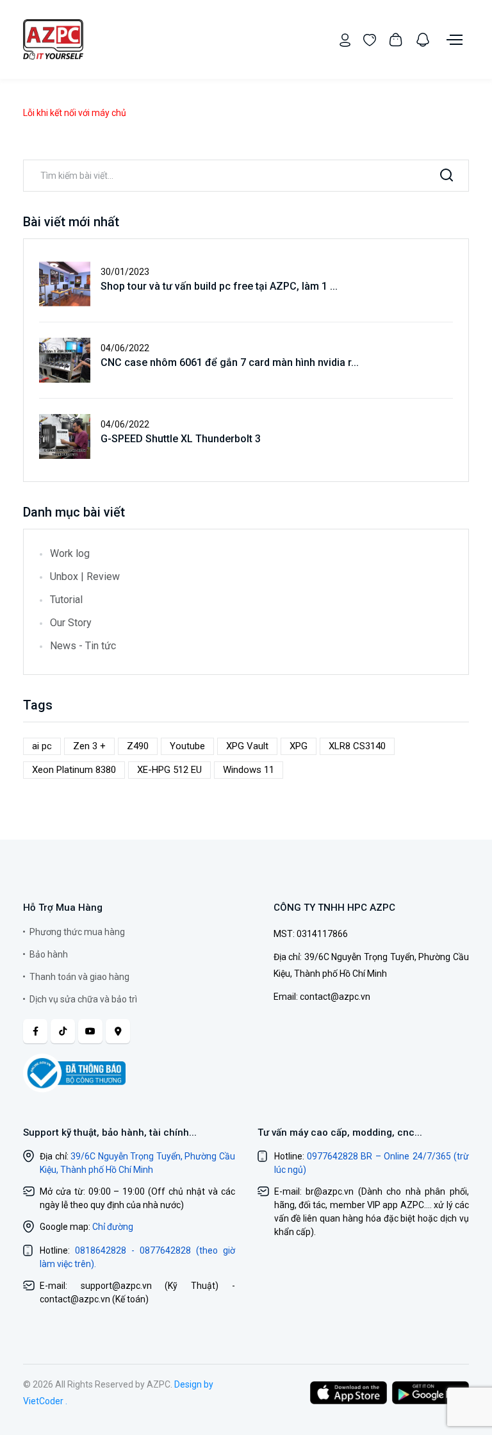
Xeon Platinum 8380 (74, 770)
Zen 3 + (89, 746)
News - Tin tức (83, 646)
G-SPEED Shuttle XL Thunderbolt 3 (181, 439)
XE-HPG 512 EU (169, 770)
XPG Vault (247, 746)
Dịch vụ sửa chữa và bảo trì (83, 999)
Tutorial (66, 599)
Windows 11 (248, 770)
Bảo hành (48, 954)
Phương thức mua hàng (77, 932)
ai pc (42, 746)
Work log (70, 553)
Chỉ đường (112, 1227)
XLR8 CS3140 (357, 746)
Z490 (138, 746)
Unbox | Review (85, 576)
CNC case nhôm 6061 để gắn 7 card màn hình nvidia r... (230, 362)
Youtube (187, 746)
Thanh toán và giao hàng (79, 977)
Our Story (71, 623)
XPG (299, 746)
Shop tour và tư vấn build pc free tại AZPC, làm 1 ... (219, 286)
